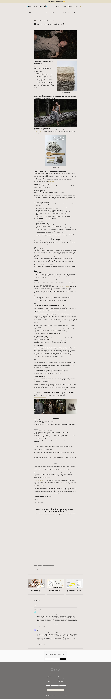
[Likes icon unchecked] (37, 626)
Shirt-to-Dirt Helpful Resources (48, 565)
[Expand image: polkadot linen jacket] (64, 401)
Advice (59, 12)
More (78, 12)
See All (81, 576)
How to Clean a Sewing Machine (54, 591)
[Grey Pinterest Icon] (59, 669)
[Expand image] (42, 401)
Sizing (48, 680)
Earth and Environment (69, 12)
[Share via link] (43, 569)
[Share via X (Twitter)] (37, 569)
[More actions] (76, 20)
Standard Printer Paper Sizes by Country (74, 591)
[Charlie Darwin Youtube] (52, 669)
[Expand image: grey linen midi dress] (54, 401)
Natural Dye (40, 565)
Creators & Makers (50, 12)
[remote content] (55, 540)
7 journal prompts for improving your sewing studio (35, 591)
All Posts (30, 12)
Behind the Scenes (39, 12)
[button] (56, 6)
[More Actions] (76, 612)
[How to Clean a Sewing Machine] (55, 583)
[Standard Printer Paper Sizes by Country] (74, 583)
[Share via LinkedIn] (40, 569)
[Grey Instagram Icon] (55, 669)
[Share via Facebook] (34, 569)
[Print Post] (46, 569)
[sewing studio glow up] (36, 583)
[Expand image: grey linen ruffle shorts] (75, 401)
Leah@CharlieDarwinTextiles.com (55, 673)
